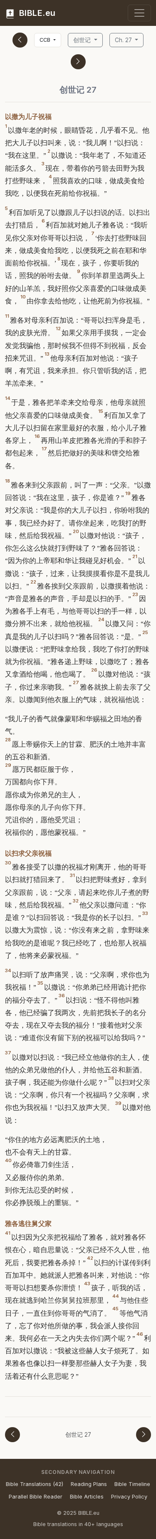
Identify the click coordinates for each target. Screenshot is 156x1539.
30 (8, 863)
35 (40, 983)
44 (115, 1296)
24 (101, 619)
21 (134, 556)
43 (87, 1283)
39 (118, 1103)
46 (139, 1334)
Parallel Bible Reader (35, 1497)
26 (94, 670)
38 (111, 1078)
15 (100, 411)
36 (62, 995)
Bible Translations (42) (34, 1484)
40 (8, 1160)
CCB (46, 40)
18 (7, 481)
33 (145, 913)
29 (8, 765)
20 (76, 531)
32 (76, 901)
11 (7, 316)
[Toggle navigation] (139, 13)
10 (23, 297)
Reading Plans (89, 1484)
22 (33, 582)
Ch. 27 (124, 40)
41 (7, 1233)
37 (8, 1053)
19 (128, 493)
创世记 (82, 40)
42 (90, 1258)
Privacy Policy (129, 1497)
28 (8, 740)
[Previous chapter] (19, 40)
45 (115, 1309)
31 (72, 875)
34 (8, 970)
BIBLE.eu (36, 13)
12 (58, 328)
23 (135, 594)
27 (76, 682)
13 (47, 354)
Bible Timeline (132, 1484)
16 (37, 436)
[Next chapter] (78, 61)
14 (7, 398)
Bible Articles (87, 1497)
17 (44, 449)
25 (145, 632)
